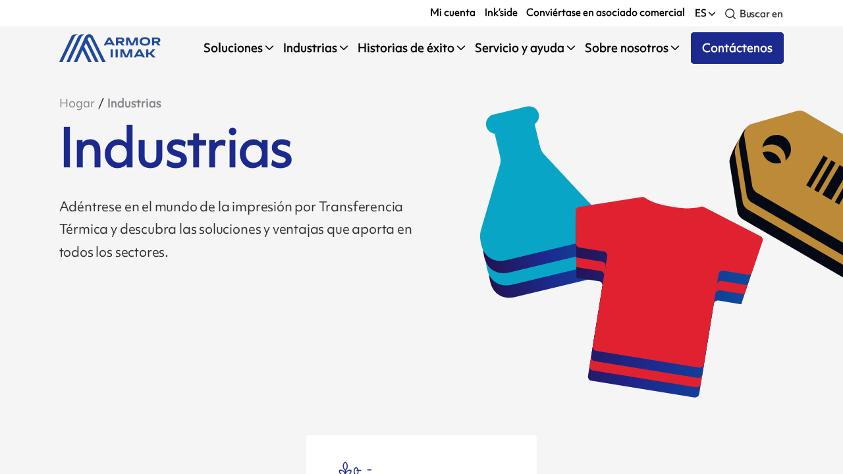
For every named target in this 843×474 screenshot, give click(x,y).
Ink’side (501, 12)
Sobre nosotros (626, 48)
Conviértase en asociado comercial (605, 12)
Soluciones (233, 48)
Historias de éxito (406, 48)
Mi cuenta (453, 12)
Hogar (77, 103)
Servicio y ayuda (519, 48)
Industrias (310, 48)
